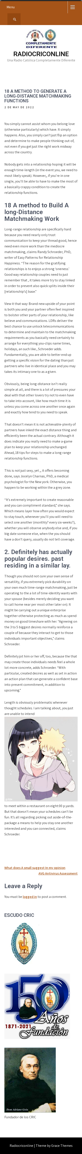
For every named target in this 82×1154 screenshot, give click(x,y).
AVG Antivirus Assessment (58, 873)
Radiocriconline (41, 54)
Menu (11, 7)
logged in (30, 896)
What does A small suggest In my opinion (34, 867)
